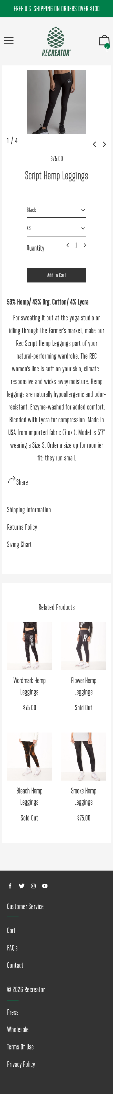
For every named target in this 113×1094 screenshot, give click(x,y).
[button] (93, 143)
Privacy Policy (21, 1064)
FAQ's (12, 948)
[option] (56, 102)
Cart (11, 930)
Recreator (34, 989)
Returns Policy (22, 527)
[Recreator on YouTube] (45, 886)
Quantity (35, 248)
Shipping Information (29, 509)
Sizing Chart (19, 544)
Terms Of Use (20, 1046)
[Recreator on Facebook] (10, 886)
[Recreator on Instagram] (33, 886)
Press (13, 1012)
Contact (15, 965)
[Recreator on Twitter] (22, 886)
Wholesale (18, 1029)
